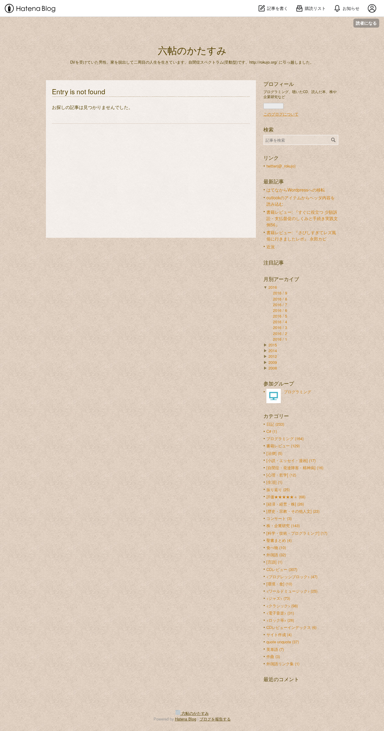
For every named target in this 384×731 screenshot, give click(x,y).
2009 (272, 362)
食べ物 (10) (276, 547)
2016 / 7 (280, 304)
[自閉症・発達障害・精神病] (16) (294, 467)
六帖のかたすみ (192, 50)
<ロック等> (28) (280, 620)
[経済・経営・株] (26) (285, 504)
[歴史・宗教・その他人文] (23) (293, 511)
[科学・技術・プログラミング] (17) (296, 533)
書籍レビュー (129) (283, 446)
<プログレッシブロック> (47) (291, 576)
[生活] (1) (274, 482)
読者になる (366, 23)
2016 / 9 (280, 293)
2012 (272, 356)
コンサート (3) (279, 518)
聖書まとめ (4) (279, 540)
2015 (272, 345)
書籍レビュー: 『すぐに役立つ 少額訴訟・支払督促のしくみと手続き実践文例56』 (302, 218)
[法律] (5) (274, 453)
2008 (272, 368)
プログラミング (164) (285, 438)
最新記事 (273, 181)
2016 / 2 (280, 333)
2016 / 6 (280, 310)
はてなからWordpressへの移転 (295, 190)
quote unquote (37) (282, 642)
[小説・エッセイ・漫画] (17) (291, 460)
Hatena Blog (185, 719)
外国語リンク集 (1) (282, 663)
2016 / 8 (280, 299)
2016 (272, 287)
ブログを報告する (215, 719)
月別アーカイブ (281, 278)
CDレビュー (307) (281, 569)
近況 (270, 246)
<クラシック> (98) (282, 606)
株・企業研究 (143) (283, 525)
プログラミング (297, 391)
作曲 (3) (273, 656)
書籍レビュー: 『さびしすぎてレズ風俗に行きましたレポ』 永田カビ (301, 235)
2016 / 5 (280, 316)
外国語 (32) (276, 554)
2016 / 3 (280, 327)
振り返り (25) (278, 489)
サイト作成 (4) (279, 634)
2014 (272, 350)
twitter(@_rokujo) (281, 166)
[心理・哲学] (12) (281, 475)
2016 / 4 (280, 322)
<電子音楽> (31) (280, 613)
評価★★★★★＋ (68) (285, 497)
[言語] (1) (274, 562)
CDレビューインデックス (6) (291, 627)
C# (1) (271, 431)
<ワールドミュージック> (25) (291, 591)
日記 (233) (275, 424)
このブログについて (280, 114)
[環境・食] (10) (279, 584)
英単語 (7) (275, 649)
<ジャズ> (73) (278, 598)
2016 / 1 (280, 339)
